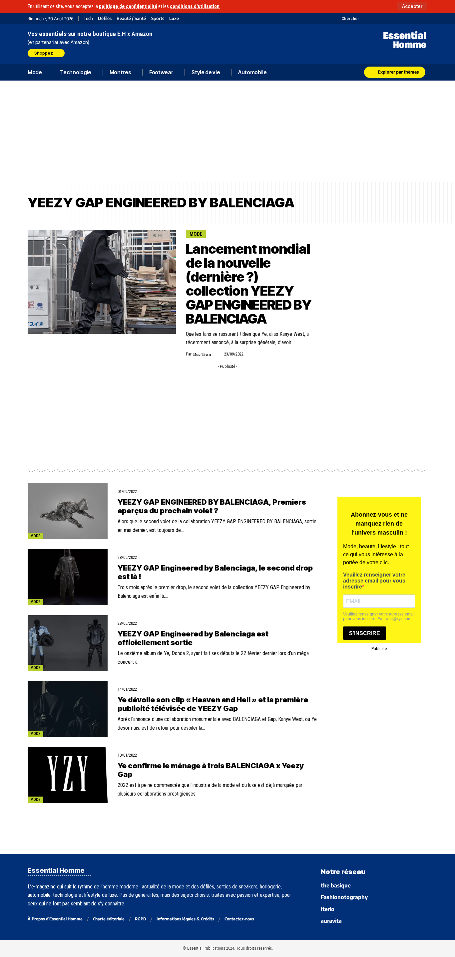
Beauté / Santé (131, 18)
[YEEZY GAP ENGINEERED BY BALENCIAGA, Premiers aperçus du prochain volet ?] (68, 511)
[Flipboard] (406, 18)
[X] (365, 18)
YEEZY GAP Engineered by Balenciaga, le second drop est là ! (215, 572)
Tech (88, 18)
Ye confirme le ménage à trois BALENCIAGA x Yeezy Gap (211, 770)
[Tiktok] (390, 18)
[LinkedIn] (398, 18)
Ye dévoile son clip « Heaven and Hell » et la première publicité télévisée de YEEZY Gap (213, 704)
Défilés (105, 18)
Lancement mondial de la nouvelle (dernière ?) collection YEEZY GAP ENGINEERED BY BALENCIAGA (248, 284)
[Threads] (423, 18)
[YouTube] (373, 18)
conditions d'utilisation (195, 6)
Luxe (174, 18)
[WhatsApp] (415, 18)
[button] (412, 6)
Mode (196, 234)
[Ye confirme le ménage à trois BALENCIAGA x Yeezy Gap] (68, 775)
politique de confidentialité (128, 6)
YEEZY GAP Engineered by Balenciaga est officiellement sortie (193, 638)
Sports (157, 18)
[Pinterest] (381, 18)
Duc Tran (202, 354)
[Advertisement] (227, 131)
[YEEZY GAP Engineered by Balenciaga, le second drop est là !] (68, 577)
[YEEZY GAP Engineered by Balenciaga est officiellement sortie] (68, 643)
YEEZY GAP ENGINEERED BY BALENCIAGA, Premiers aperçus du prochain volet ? (212, 506)
